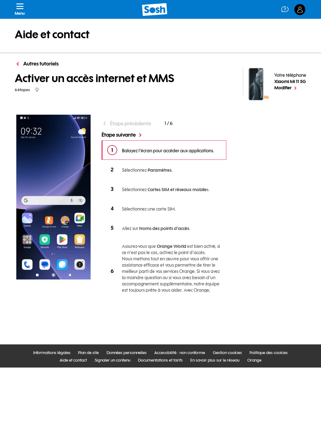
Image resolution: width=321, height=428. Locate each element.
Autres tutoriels (40, 63)
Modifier (290, 87)
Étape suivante (119, 135)
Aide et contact (52, 34)
